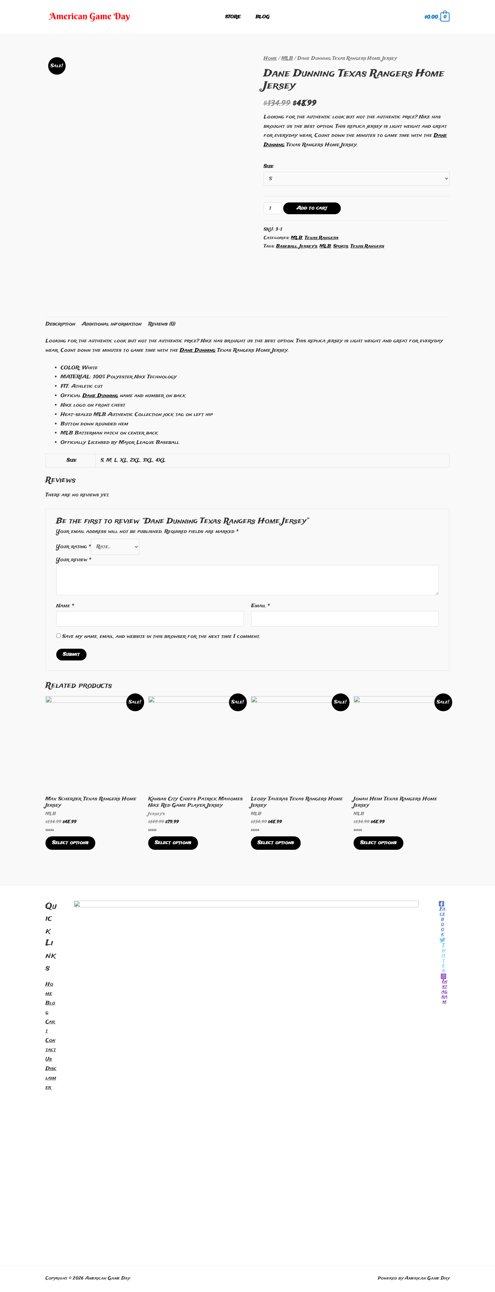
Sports (340, 246)
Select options (70, 842)
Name (65, 606)
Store (233, 17)
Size (268, 166)
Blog (263, 17)
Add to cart (312, 208)
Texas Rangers (321, 238)
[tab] (60, 324)
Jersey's (308, 246)
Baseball (286, 246)
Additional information (111, 324)
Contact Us (50, 1050)
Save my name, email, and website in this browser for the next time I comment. (161, 636)
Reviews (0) (161, 324)
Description (60, 324)
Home (270, 58)
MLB (287, 58)
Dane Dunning (198, 350)
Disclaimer (51, 1078)
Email (260, 606)
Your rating (73, 546)
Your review (73, 560)
